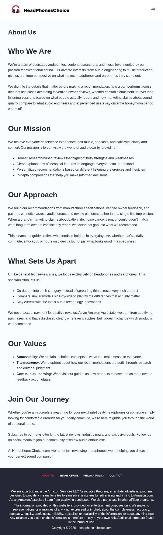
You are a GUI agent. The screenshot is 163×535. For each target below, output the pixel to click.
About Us (48, 475)
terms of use (85, 522)
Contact (116, 475)
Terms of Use (69, 475)
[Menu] (153, 9)
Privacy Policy (94, 475)
